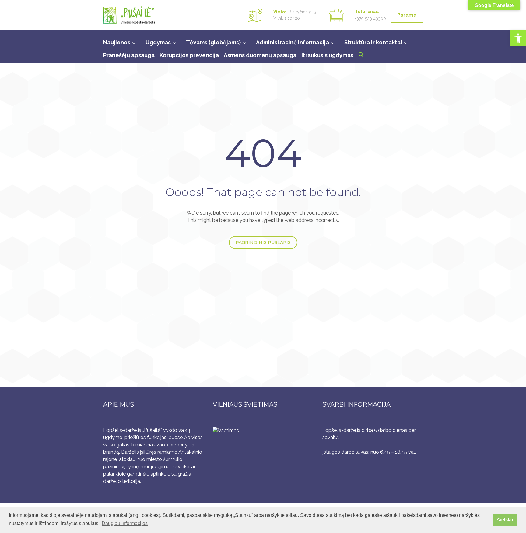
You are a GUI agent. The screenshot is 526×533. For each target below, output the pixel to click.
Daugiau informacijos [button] (125, 523)
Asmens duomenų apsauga (260, 55)
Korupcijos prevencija (189, 55)
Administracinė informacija (292, 42)
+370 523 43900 (370, 18)
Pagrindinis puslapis (263, 242)
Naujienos (116, 42)
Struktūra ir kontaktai (373, 42)
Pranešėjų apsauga (129, 55)
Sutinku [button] (505, 520)
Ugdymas (158, 42)
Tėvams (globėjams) (213, 42)
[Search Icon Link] (361, 56)
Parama (406, 15)
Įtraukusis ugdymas (327, 55)
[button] (518, 38)
